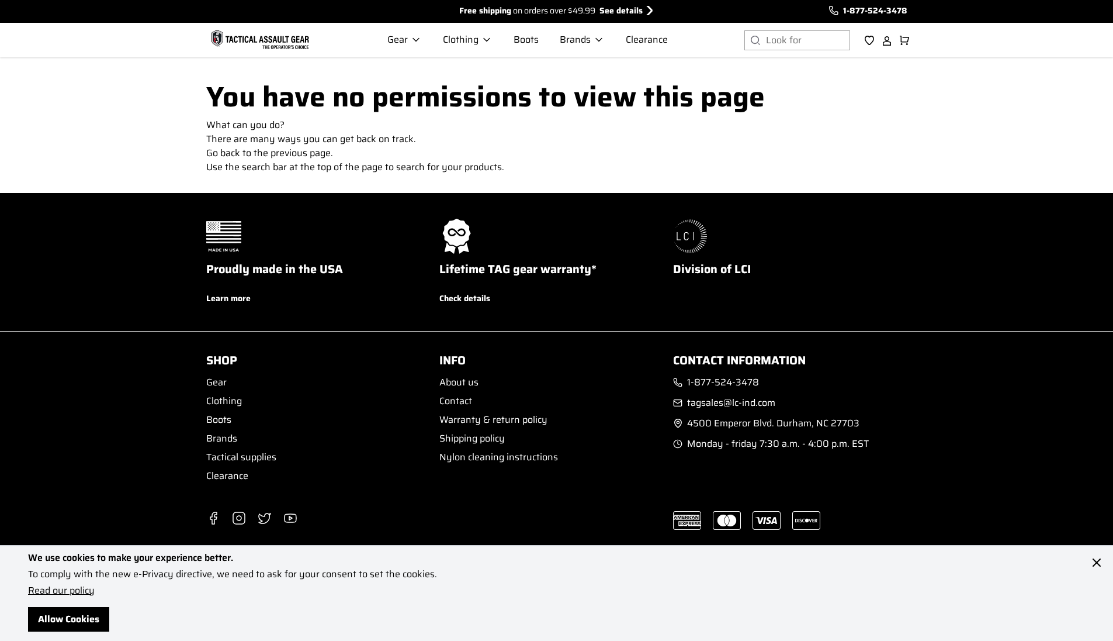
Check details (464, 298)
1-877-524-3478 (875, 10)
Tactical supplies (241, 457)
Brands (221, 438)
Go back (223, 153)
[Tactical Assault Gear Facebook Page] (213, 518)
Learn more (228, 298)
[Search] (755, 40)
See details (621, 10)
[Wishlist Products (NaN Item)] (869, 40)
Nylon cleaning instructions (498, 457)
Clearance (227, 475)
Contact (455, 401)
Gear (216, 382)
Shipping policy (472, 438)
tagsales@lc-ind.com (731, 403)
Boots (218, 419)
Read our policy (61, 590)
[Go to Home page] (258, 40)
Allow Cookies (68, 619)
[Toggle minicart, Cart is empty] (904, 40)
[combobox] (808, 40)
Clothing (224, 401)
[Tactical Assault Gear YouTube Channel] (290, 518)
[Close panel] (1096, 562)
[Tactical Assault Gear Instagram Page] (239, 518)
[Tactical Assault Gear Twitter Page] (265, 518)
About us (459, 382)
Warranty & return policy (493, 419)
